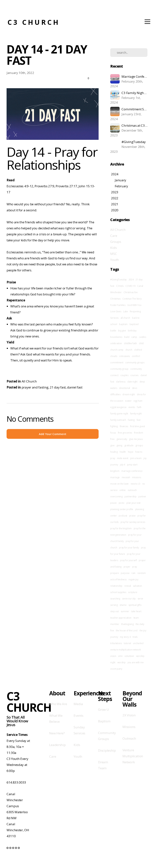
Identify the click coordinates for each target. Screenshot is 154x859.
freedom (138, 432)
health (123, 451)
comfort (136, 356)
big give (122, 330)
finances (124, 426)
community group (119, 368)
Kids (113, 247)
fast (138, 420)
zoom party (116, 668)
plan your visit (133, 502)
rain (133, 573)
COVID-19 (130, 286)
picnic (122, 502)
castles (142, 337)
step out (114, 611)
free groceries (125, 432)
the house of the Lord (126, 630)
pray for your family (129, 547)
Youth (114, 259)
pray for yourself (128, 560)
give (112, 445)
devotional (124, 388)
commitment (116, 362)
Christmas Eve (131, 292)
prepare (114, 573)
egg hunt (138, 400)
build (126, 337)
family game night (119, 413)
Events (78, 715)
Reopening (135, 311)
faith (139, 407)
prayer (127, 566)
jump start (132, 464)
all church (125, 317)
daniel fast (74, 387)
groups (139, 445)
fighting (114, 426)
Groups (115, 241)
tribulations (116, 643)
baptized (134, 324)
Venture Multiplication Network (132, 756)
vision (113, 656)
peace (113, 502)
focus (113, 432)
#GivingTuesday (118, 279)
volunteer (129, 656)
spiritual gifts (134, 605)
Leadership (57, 745)
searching (115, 598)
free (112, 439)
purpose (125, 573)
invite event (122, 458)
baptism (123, 324)
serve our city (129, 598)
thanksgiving (127, 624)
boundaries (116, 337)
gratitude (129, 445)
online (122, 490)
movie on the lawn (119, 483)
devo (134, 388)
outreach (132, 490)
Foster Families (117, 305)
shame (123, 605)
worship (121, 662)
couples (124, 375)
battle (113, 330)
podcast (123, 515)
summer (125, 611)
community (136, 368)
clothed (138, 349)
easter (128, 400)
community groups (134, 362)
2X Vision (129, 715)
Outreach (129, 738)
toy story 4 (125, 636)
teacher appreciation (120, 617)
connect (114, 375)
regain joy (133, 579)
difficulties (115, 394)
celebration (116, 343)
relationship (116, 585)
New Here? (57, 733)
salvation (137, 585)
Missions (128, 727)
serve (140, 598)
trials (135, 636)
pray (134, 566)
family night (136, 413)
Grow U (103, 709)
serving (114, 605)
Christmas (115, 298)
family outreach (118, 420)
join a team (135, 458)
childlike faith (130, 343)
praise (132, 515)
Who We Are (58, 704)
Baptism (104, 721)
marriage (114, 477)
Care (113, 235)
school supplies (118, 592)
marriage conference (132, 471)
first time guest (137, 426)
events (131, 407)
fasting (131, 420)
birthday (132, 330)
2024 (131, 279)
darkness (120, 381)
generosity (121, 439)
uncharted (138, 643)
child (141, 343)
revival (127, 585)
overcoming (116, 496)
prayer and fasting (35, 387)
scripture (132, 592)
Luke (125, 311)
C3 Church (34, 22)
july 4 (122, 464)
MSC (113, 253)
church (128, 349)
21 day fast (58, 387)
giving (119, 445)
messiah (126, 477)
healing (114, 451)
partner (142, 496)
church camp (116, 349)
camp (134, 337)
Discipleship (107, 750)
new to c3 (135, 483)
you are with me (135, 662)
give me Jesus (136, 439)
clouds (113, 356)
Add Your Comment (52, 434)
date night (132, 381)
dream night (128, 394)
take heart (136, 611)
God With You (134, 305)
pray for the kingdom (121, 528)
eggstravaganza (118, 407)
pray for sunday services (133, 522)
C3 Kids (120, 286)
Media (78, 704)
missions (136, 477)
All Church (29, 381)
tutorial (127, 643)
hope (130, 451)
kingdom (114, 471)
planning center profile (121, 509)
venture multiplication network (125, 649)
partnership (130, 496)
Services (114, 317)
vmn (120, 656)
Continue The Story (131, 298)
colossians (124, 356)
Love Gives (115, 311)
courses (134, 375)
